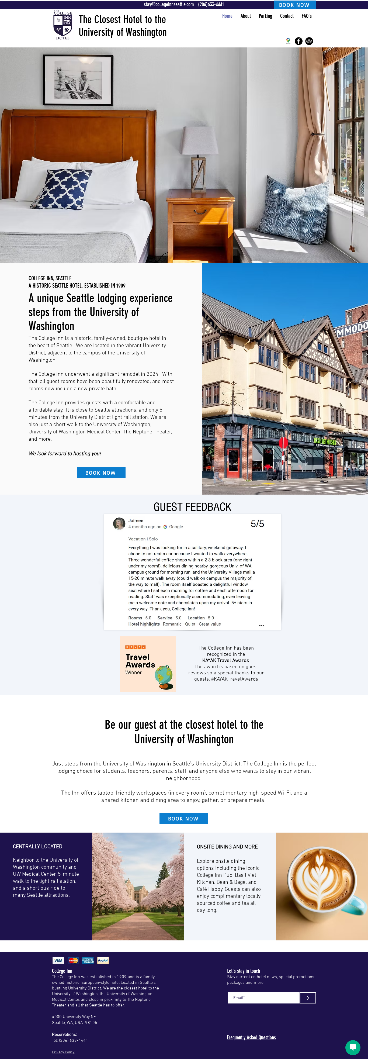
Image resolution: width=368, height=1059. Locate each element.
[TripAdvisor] (309, 41)
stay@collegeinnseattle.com (169, 4)
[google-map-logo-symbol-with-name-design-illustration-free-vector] (288, 41)
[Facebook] (299, 41)
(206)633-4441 (211, 4)
